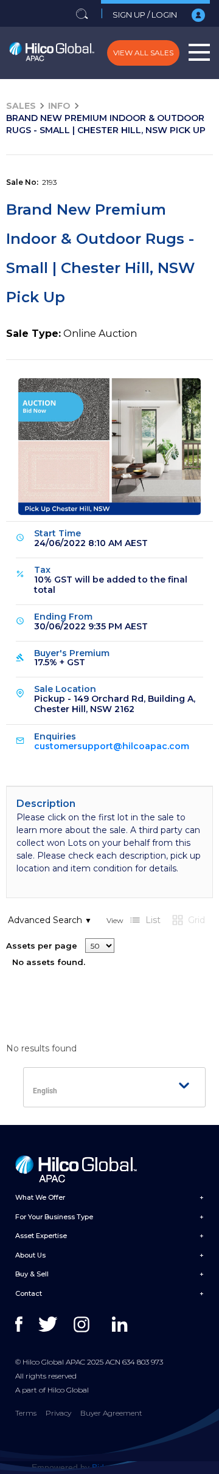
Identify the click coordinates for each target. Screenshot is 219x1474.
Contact (28, 1293)
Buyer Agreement (111, 1412)
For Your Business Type (54, 1217)
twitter (49, 1324)
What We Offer (40, 1197)
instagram (84, 1324)
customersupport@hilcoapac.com (111, 746)
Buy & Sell (32, 1274)
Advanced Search (50, 920)
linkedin (122, 1324)
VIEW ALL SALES (143, 52)
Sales (21, 105)
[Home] (51, 53)
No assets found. (48, 962)
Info (59, 105)
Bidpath (106, 1467)
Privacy (58, 1412)
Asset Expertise (41, 1235)
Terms (25, 1412)
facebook (25, 1324)
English (45, 1091)
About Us (30, 1255)
